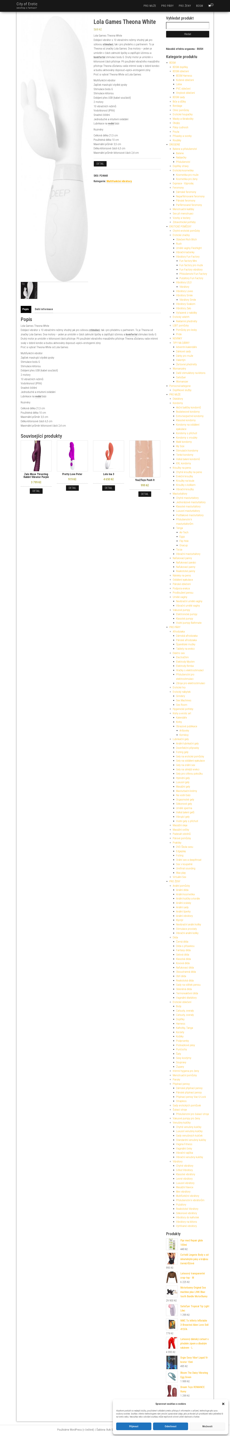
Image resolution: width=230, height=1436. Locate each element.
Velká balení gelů (185, 812)
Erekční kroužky (184, 476)
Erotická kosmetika (183, 170)
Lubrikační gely (181, 739)
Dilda (175, 937)
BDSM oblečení (181, 71)
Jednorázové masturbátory (191, 502)
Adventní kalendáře (186, 347)
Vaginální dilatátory (186, 997)
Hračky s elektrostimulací (190, 670)
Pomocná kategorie (180, 386)
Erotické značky (181, 235)
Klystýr (179, 920)
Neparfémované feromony (190, 196)
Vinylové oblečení (185, 92)
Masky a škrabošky (183, 118)
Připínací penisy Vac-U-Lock (191, 1096)
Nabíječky (181, 157)
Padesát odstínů (182, 834)
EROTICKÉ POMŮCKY (180, 226)
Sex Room (181, 704)
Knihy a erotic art (182, 713)
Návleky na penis (182, 575)
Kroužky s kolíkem (185, 485)
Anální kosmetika (185, 894)
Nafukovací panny (182, 558)
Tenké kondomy (184, 454)
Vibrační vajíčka (184, 1152)
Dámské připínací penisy (189, 1088)
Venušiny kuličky (182, 1122)
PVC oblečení (183, 88)
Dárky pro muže (184, 355)
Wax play (181, 872)
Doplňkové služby (182, 390)
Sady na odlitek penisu (188, 984)
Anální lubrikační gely (187, 743)
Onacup (183, 545)
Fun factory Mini (188, 260)
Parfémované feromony (189, 205)
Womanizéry (179, 368)
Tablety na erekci (185, 648)
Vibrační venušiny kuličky (189, 1157)
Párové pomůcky (182, 838)
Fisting (179, 855)
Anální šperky (183, 911)
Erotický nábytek (182, 691)
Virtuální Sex (179, 877)
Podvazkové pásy (185, 1045)
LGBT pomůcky (181, 325)
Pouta (176, 131)
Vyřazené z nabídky (186, 312)
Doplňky (180, 1019)
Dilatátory (178, 398)
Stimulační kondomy (187, 450)
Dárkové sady (183, 351)
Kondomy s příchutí (186, 433)
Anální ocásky (183, 903)
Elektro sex (179, 653)
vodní (111, 123)
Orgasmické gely (185, 799)
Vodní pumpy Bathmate (189, 622)
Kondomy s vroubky (186, 437)
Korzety (180, 1032)
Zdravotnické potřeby (184, 222)
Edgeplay (181, 851)
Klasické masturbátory (188, 506)
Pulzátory (181, 1204)
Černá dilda (182, 941)
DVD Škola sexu (184, 846)
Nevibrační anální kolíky (188, 924)
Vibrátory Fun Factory (188, 256)
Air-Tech (183, 532)
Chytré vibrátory (184, 1165)
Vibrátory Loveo (184, 291)
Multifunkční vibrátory (119, 181)
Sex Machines (183, 700)
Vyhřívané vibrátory (186, 1226)
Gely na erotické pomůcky (190, 756)
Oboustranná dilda (186, 971)
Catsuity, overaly (185, 1010)
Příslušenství (183, 161)
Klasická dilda (183, 959)
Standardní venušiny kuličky (191, 1140)
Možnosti (207, 1426)
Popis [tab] (25, 309)
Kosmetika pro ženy (187, 179)
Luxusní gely (182, 782)
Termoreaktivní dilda (187, 993)
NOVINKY (177, 338)
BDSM (199, 5)
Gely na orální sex (185, 765)
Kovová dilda (183, 963)
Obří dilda (181, 976)
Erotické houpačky (183, 114)
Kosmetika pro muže (187, 174)
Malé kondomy (184, 441)
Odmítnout (170, 1426)
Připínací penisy (181, 1084)
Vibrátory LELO (184, 282)
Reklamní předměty (186, 321)
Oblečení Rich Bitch (186, 239)
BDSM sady (179, 97)
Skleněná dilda (184, 989)
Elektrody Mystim (185, 661)
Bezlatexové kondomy (188, 411)
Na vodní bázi (183, 795)
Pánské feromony (185, 200)
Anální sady (182, 907)
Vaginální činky (184, 1148)
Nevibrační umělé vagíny (189, 601)
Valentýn (181, 360)
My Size (180, 446)
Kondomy (178, 403)
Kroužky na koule (185, 480)
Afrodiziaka (179, 631)
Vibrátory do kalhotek (187, 1217)
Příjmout (133, 1426)
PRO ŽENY (185, 5)
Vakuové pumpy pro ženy (186, 1118)
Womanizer (182, 381)
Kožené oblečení (185, 80)
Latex (179, 84)
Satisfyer (181, 377)
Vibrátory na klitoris (186, 1221)
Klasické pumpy (184, 618)
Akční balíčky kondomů (188, 407)
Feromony (178, 187)
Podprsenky (182, 1040)
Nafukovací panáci (186, 562)
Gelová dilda (182, 954)
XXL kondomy (183, 463)
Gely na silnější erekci (187, 769)
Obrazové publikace (186, 726)
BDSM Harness (184, 75)
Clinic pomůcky (181, 110)
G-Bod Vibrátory (184, 1170)
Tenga (179, 528)
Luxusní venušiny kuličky (189, 1131)
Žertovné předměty (186, 364)
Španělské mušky (185, 644)
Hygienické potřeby (183, 709)
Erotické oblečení (182, 1002)
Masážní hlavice (184, 1187)
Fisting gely (182, 752)
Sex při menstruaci (183, 213)
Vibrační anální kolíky (187, 933)
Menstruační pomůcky (185, 1075)
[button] (223, 1404)
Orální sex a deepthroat (188, 859)
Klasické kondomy (186, 420)
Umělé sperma (184, 808)
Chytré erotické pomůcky (186, 230)
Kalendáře (181, 717)
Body (178, 1006)
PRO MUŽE (150, 5)
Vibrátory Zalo (183, 308)
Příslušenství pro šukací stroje (192, 1114)
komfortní (99, 57)
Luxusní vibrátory (185, 1183)
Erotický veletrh (181, 317)
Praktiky (177, 842)
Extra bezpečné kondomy (190, 416)
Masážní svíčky (181, 829)
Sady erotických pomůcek (187, 1105)
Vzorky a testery (181, 218)
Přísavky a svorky (182, 136)
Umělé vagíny (180, 597)
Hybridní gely (183, 778)
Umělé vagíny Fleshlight (189, 248)
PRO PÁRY (167, 5)
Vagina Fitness (184, 1144)
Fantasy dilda (183, 950)
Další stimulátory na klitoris (190, 373)
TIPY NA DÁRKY (181, 342)
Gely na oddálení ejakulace (190, 760)
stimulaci (108, 44)
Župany (180, 1066)
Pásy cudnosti (180, 127)
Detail (100, 163)
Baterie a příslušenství (185, 149)
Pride (179, 334)
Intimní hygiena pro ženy (186, 1071)
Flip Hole (184, 541)
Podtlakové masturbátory (190, 515)
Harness (180, 1023)
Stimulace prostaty (186, 928)
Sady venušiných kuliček (189, 1135)
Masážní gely (183, 786)
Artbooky (184, 730)
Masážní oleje (180, 825)
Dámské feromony (186, 192)
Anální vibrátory (184, 915)
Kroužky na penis (182, 467)
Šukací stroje (180, 1109)
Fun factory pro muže (191, 265)
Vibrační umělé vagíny (188, 605)
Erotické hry (179, 687)
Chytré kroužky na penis (189, 472)
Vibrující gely (183, 816)
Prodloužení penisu (183, 592)
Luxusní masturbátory (188, 510)
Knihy (179, 722)
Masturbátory (180, 493)
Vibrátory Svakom (185, 304)
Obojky (176, 123)
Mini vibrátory (183, 1191)
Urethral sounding (185, 868)
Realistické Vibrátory (187, 1208)
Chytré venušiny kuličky (188, 1127)
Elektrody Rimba (185, 665)
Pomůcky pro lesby (186, 329)
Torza (179, 549)
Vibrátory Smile (184, 295)
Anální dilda (182, 890)
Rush (179, 243)
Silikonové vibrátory (186, 1213)
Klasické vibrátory (185, 1174)
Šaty (178, 1053)
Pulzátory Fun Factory (191, 278)
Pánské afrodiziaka (186, 640)
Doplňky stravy (181, 166)
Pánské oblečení (182, 584)
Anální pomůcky (181, 885)
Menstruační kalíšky (183, 209)
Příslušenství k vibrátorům (190, 1200)
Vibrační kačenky (185, 252)
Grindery (180, 696)
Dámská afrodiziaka (187, 635)
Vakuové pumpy (181, 610)
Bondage (177, 105)
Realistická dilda (185, 980)
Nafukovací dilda (185, 967)
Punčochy (181, 1049)
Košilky (180, 1036)
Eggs (182, 536)
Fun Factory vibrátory (191, 269)
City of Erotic (27, 4)
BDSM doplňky (180, 67)
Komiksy (184, 735)
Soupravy (181, 1062)
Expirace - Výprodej (183, 183)
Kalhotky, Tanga (184, 1027)
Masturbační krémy (186, 791)
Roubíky (177, 140)
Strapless (181, 1101)
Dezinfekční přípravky (187, 747)
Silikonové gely (184, 803)
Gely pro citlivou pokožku (189, 773)
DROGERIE (174, 144)
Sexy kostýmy (183, 1058)
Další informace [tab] (44, 309)
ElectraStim (182, 657)
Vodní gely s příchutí (187, 821)
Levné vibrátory (184, 1178)
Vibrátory (184, 286)
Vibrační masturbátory (188, 554)
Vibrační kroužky (185, 489)
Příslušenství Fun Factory (193, 273)
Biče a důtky (179, 101)
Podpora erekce (181, 588)
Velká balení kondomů (188, 459)
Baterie (180, 153)
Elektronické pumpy (186, 614)
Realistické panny (185, 571)
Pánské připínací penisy (189, 1092)
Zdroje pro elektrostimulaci (190, 683)
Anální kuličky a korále (188, 898)
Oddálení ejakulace (183, 579)
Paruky (176, 1079)
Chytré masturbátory (187, 497)
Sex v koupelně (184, 864)
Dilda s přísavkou (185, 946)
